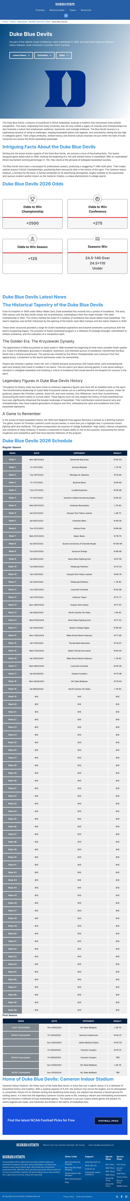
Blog (67, 1182)
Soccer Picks (120, 1169)
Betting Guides (57, 10)
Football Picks (108, 1121)
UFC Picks (121, 1164)
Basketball (22, 22)
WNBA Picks (122, 1186)
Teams (72, 10)
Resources (86, 10)
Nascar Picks (120, 1181)
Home (5, 22)
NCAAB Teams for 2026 (39, 22)
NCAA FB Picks (109, 1179)
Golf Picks (121, 1173)
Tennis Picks (122, 1177)
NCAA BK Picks (110, 1185)
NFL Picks (110, 1164)
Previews (40, 10)
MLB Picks (110, 1168)
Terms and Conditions (84, 1197)
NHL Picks (110, 1171)
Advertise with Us (92, 1162)
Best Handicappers (73, 1179)
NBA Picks (110, 1175)
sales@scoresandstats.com (104, 1145)
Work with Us (90, 1165)
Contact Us (90, 1169)
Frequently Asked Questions (92, 1173)
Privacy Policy (68, 1197)
